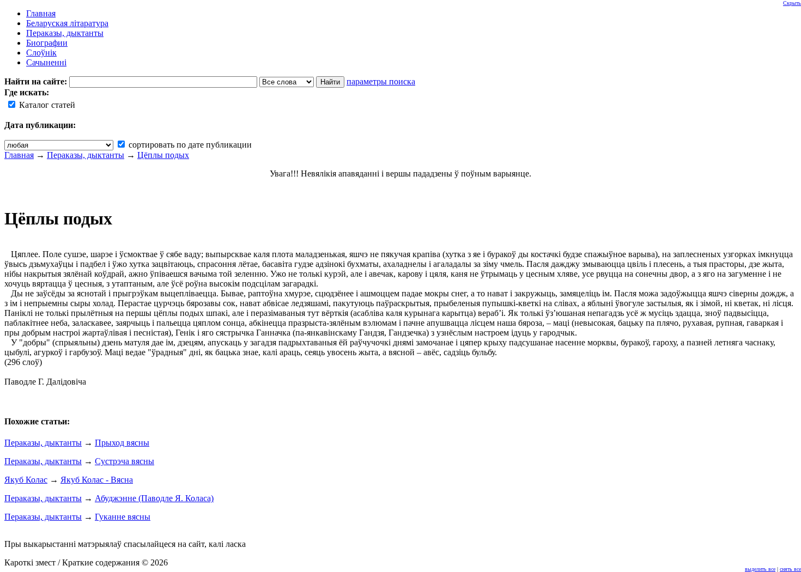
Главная (19, 155)
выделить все (760, 569)
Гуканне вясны (122, 516)
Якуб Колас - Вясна (96, 479)
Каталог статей (46, 104)
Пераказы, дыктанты (85, 155)
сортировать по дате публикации (189, 144)
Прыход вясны (122, 442)
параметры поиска (381, 81)
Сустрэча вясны (124, 461)
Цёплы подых (163, 155)
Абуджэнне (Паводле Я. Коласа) (154, 498)
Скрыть (792, 3)
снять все (790, 569)
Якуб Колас (25, 479)
